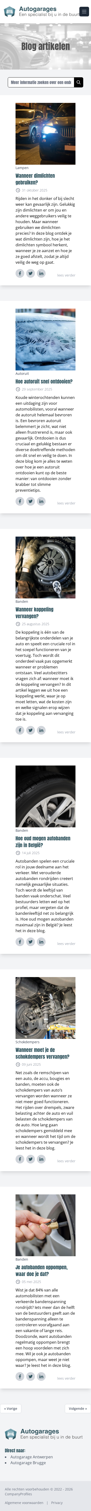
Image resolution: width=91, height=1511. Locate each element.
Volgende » (78, 1408)
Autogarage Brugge (28, 1462)
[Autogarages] (41, 11)
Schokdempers (28, 1042)
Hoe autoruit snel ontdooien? (44, 381)
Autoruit (22, 373)
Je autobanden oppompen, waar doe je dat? (42, 1270)
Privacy (57, 1502)
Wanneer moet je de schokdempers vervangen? (42, 1053)
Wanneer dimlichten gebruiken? (35, 179)
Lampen (22, 167)
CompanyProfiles (18, 1494)
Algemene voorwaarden (24, 1502)
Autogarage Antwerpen (31, 1457)
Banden (22, 601)
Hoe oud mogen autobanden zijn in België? (43, 842)
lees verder (66, 275)
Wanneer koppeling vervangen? (34, 613)
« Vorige (10, 1408)
